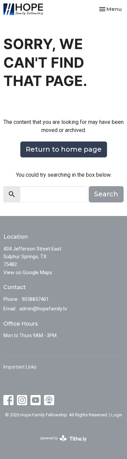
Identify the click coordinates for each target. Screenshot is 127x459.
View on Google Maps (27, 272)
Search (106, 194)
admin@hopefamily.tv (43, 309)
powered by (59, 444)
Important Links (20, 367)
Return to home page (64, 149)
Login (116, 414)
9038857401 (35, 299)
